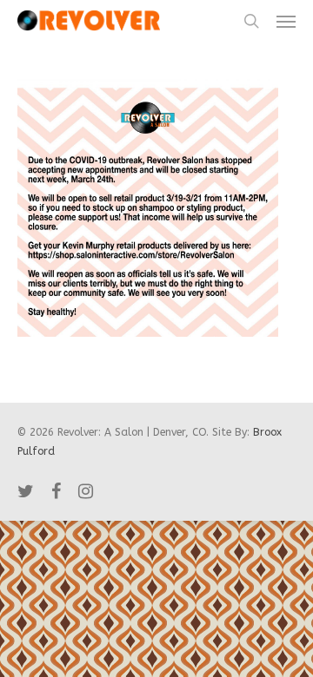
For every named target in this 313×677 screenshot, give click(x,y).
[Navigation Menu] (286, 21)
